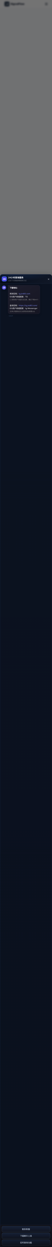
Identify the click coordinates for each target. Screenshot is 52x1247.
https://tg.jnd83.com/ (28, 305)
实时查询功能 (26, 1242)
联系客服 (26, 1229)
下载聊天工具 (26, 1236)
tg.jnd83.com (24, 294)
